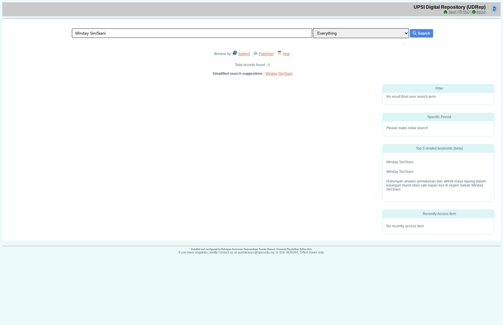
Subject (244, 54)
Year (286, 54)
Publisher (266, 54)
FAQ (466, 12)
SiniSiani (285, 74)
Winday (271, 74)
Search (423, 33)
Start (452, 12)
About (481, 12)
